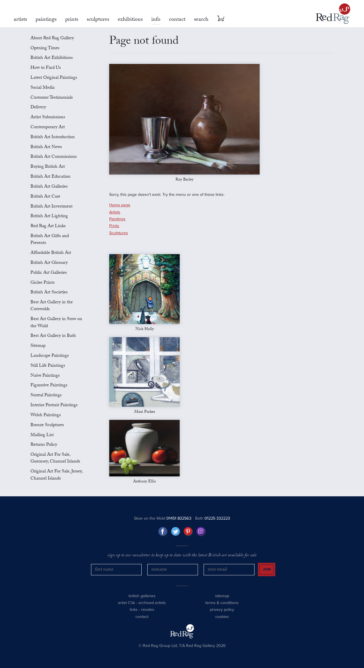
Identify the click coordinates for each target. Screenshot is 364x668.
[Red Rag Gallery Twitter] (175, 531)
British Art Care (45, 197)
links (134, 609)
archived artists (152, 602)
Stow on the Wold (162, 518)
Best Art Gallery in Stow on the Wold (56, 323)
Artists (114, 212)
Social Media (42, 88)
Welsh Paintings (45, 415)
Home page (119, 205)
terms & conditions (222, 602)
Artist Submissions (47, 117)
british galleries (142, 596)
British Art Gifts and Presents (49, 240)
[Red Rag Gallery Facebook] (162, 531)
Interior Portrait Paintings (54, 405)
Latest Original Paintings (53, 78)
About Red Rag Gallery (52, 38)
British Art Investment (51, 207)
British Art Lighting (49, 216)
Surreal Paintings (46, 395)
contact (141, 616)
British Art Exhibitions (51, 58)
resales (147, 609)
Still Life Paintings (47, 366)
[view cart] (220, 18)
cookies (222, 616)
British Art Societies (49, 292)
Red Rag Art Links (48, 226)
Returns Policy (43, 445)
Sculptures (118, 233)
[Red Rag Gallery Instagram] (201, 531)
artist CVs (126, 602)
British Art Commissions (53, 157)
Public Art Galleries (48, 273)
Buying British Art (47, 167)
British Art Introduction (52, 137)
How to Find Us (45, 68)
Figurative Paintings (48, 385)
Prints (114, 225)
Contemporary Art (47, 127)
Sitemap (38, 346)
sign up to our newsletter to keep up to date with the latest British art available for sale (182, 555)
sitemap (222, 596)
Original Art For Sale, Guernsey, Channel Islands (55, 458)
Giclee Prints (42, 283)
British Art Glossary (49, 263)
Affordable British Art (50, 253)
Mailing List (42, 435)
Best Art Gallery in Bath (53, 336)
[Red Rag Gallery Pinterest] (188, 531)
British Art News (46, 147)
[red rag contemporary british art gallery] (333, 13)
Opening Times (44, 48)
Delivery (38, 107)
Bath (212, 518)
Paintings (117, 219)
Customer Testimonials (51, 98)
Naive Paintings (45, 376)
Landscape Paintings (49, 356)
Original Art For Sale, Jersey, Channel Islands (56, 475)
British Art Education (50, 177)
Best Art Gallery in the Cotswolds (51, 306)
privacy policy (222, 609)
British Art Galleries (49, 187)
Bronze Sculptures (47, 425)
